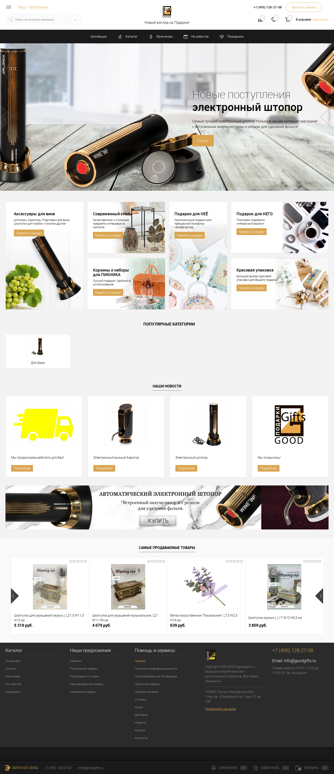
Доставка (141, 715)
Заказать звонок (304, 7)
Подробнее (22, 468)
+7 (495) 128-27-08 (58, 768)
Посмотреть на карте (220, 709)
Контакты (141, 738)
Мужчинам (164, 36)
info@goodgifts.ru (300, 660)
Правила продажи (147, 691)
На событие (199, 36)
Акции (139, 707)
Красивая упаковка (255, 270)
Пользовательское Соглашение (156, 676)
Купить (125, 140)
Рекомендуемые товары (86, 684)
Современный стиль (112, 213)
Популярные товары (83, 668)
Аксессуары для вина (34, 213)
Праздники (235, 36)
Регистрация (38, 7)
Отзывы (140, 699)
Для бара (38, 363)
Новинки (76, 661)
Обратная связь (24, 768)
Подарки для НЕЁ (191, 213)
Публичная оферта (147, 684)
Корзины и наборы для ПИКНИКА (111, 272)
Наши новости (167, 386)
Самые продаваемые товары (167, 547)
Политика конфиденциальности (156, 668)
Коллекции (99, 36)
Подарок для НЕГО (255, 213)
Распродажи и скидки (84, 676)
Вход (22, 7)
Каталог (131, 36)
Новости (140, 722)
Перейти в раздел (29, 233)
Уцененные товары (83, 691)
